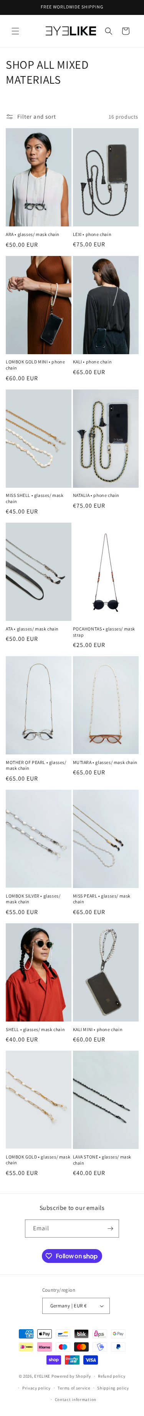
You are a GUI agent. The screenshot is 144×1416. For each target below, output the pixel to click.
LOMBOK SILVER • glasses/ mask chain (33, 899)
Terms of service (74, 1388)
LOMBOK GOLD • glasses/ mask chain (38, 1160)
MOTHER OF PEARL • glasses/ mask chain (36, 765)
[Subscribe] (110, 1229)
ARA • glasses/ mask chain (33, 234)
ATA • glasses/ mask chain (32, 629)
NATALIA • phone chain (96, 495)
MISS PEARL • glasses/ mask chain (102, 899)
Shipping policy (113, 1388)
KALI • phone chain (92, 362)
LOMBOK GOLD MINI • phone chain (35, 365)
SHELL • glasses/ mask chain (35, 1029)
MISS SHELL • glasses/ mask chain (35, 498)
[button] (15, 31)
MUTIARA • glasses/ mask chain (105, 762)
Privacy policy (36, 1388)
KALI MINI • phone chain (98, 1029)
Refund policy (111, 1376)
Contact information (75, 1399)
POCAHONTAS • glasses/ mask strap (104, 632)
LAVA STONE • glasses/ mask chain (102, 1160)
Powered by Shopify (71, 1376)
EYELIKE (42, 1376)
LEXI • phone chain (92, 234)
